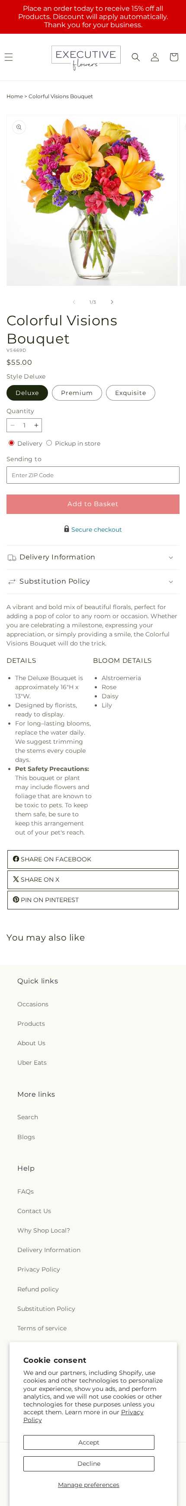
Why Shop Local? (43, 1230)
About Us (31, 1043)
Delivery (30, 443)
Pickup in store (77, 443)
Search (27, 1117)
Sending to (36, 459)
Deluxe (27, 393)
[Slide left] (73, 301)
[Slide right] (112, 301)
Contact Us (34, 1211)
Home (14, 96)
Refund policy (38, 1289)
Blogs (26, 1137)
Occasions (32, 1004)
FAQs (25, 1191)
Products (31, 1024)
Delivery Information (48, 1250)
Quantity (20, 411)
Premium (77, 393)
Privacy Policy (38, 1269)
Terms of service (42, 1328)
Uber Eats (32, 1062)
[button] (135, 57)
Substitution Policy (46, 1309)
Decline (88, 1463)
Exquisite (130, 393)
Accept (88, 1442)
